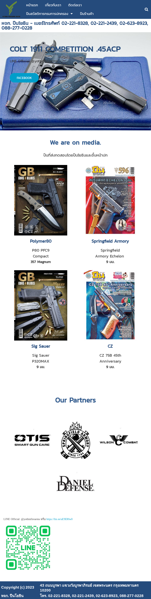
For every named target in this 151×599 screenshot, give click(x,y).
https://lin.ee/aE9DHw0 (59, 519)
